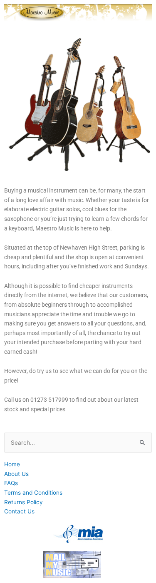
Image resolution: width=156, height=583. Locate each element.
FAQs (11, 483)
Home (12, 464)
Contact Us (19, 511)
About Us (16, 473)
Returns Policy (23, 502)
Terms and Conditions (33, 492)
